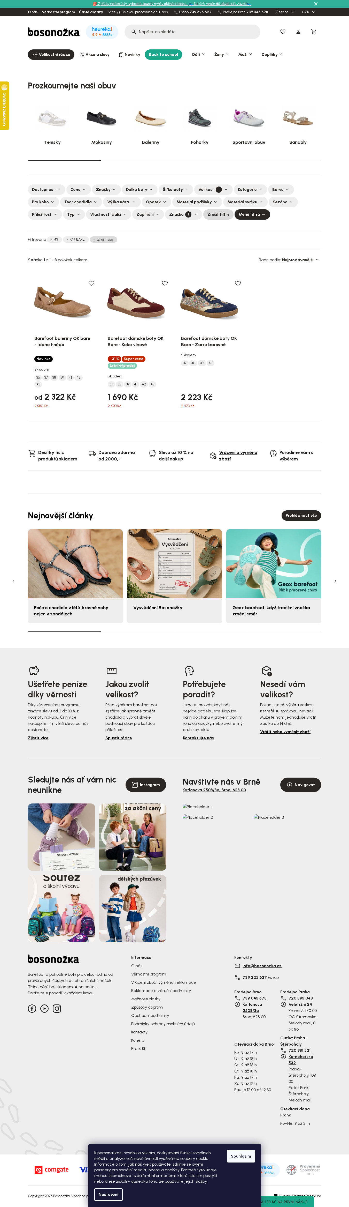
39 (62, 378)
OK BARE (77, 239)
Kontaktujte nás (198, 737)
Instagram (150, 784)
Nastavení (108, 1194)
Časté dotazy (91, 12)
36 (38, 378)
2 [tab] (138, 160)
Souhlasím (241, 1156)
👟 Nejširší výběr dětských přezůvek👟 (220, 4)
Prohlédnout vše (301, 515)
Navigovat (305, 784)
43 (56, 239)
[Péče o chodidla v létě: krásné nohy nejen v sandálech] (75, 564)
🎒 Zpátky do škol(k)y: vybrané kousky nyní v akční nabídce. (140, 4)
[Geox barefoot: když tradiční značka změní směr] (273, 564)
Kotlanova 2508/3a (252, 1007)
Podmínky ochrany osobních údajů (163, 1023)
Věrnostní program (58, 12)
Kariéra (137, 1040)
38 (54, 378)
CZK (306, 12)
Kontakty (139, 1032)
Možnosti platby (145, 998)
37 (46, 378)
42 (78, 378)
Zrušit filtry (218, 214)
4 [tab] (284, 160)
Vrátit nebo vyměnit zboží (285, 731)
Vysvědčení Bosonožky (157, 607)
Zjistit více (38, 737)
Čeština (282, 12)
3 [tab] (211, 160)
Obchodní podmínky (150, 1015)
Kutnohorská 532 (301, 1059)
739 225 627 (201, 12)
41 (70, 378)
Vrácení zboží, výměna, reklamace (163, 982)
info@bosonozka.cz (262, 965)
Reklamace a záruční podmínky (161, 990)
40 (193, 363)
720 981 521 (300, 1050)
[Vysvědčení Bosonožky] (174, 564)
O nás (33, 12)
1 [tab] (64, 160)
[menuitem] (51, 54)
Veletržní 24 (300, 1004)
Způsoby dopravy (147, 1007)
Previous (13, 581)
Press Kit (138, 1048)
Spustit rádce (118, 737)
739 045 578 (257, 12)
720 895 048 (301, 998)
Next (335, 581)
